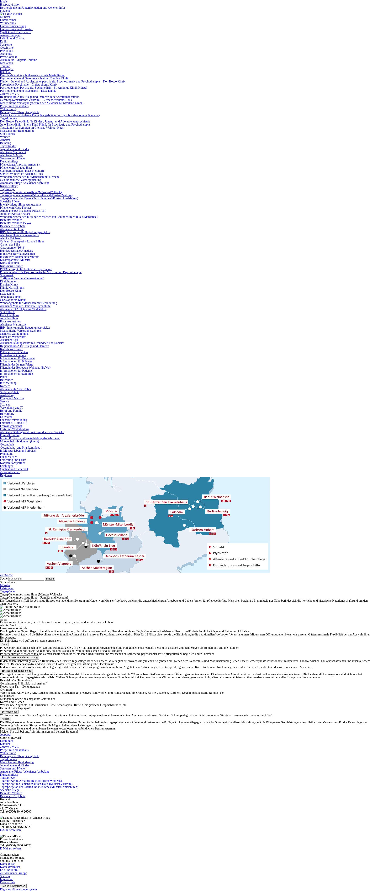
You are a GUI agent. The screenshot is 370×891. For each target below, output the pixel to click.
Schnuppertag (9, 711)
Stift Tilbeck (7, 133)
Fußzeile (5, 10)
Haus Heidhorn (9, 315)
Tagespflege (7, 189)
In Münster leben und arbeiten (18, 450)
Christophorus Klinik (13, 299)
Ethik (3, 41)
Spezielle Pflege (9, 201)
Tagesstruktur (8, 146)
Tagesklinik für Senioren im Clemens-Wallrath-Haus (32, 127)
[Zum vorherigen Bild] (1, 620)
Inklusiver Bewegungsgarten (17, 253)
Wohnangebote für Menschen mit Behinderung (28, 303)
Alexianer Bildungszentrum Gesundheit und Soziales (32, 343)
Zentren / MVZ (9, 93)
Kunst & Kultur (9, 263)
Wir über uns (8, 23)
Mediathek (6, 63)
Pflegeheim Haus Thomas (15, 207)
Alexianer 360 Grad (12, 229)
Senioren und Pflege (12, 158)
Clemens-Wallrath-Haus (14, 333)
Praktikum (6, 453)
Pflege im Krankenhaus (14, 106)
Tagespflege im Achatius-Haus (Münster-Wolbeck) (31, 192)
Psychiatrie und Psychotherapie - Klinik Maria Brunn (32, 75)
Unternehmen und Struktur (16, 29)
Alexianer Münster (11, 155)
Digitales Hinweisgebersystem (18, 889)
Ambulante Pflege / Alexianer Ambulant (24, 183)
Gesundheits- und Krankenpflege (20, 447)
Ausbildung (7, 395)
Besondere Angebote (12, 226)
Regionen (6, 475)
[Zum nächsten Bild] (5, 620)
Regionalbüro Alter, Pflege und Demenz (24, 346)
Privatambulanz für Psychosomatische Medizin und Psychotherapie (41, 272)
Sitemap (5, 876)
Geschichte (6, 47)
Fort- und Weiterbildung (14, 429)
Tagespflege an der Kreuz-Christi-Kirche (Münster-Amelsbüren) (39, 198)
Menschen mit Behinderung (17, 130)
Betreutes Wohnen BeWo (15, 223)
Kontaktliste (7, 863)
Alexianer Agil (9, 339)
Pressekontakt (8, 56)
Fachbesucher (8, 456)
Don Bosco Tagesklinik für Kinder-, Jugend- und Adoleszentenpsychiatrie (45, 121)
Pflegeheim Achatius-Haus (16, 167)
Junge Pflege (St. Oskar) (15, 213)
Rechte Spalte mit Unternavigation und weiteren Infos (32, 7)
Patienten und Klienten (14, 352)
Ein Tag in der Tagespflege (16, 670)
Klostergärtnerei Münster (15, 259)
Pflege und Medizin (12, 398)
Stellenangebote (9, 392)
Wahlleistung (8, 109)
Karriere (5, 386)
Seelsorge (6, 44)
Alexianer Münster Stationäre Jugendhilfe (25, 306)
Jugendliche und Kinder (14, 149)
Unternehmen (8, 20)
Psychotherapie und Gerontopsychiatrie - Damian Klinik (34, 78)
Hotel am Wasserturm (13, 336)
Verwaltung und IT (11, 407)
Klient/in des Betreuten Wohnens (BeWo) (25, 367)
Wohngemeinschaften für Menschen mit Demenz (29, 176)
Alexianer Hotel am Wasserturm (19, 235)
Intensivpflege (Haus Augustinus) (20, 204)
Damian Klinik (9, 284)
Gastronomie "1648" (12, 247)
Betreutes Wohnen (11, 220)
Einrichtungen (8, 281)
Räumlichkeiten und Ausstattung (20, 657)
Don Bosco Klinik (11, 290)
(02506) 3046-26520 (18, 827)
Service (4, 401)
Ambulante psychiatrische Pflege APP (23, 210)
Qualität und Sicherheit (14, 469)
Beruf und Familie (11, 410)
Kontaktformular (10, 867)
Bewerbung (7, 413)
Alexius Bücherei (10, 238)
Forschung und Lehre (13, 459)
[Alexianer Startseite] (11, 13)
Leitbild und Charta (12, 38)
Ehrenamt (6, 416)
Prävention (6, 50)
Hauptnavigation (10, 4)
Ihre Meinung (8, 383)
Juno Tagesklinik (10, 296)
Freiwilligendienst (11, 426)
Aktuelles (6, 53)
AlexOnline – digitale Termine (18, 60)
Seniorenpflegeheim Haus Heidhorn (22, 170)
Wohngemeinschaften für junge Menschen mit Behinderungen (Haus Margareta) (49, 216)
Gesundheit (7, 444)
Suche (4, 578)
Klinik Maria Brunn (12, 287)
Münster (5, 16)
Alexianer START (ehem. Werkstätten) (23, 309)
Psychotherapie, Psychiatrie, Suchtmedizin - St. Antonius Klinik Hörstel (43, 87)
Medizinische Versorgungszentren (20, 330)
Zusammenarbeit (10, 472)
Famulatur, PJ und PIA (14, 423)
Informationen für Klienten (16, 361)
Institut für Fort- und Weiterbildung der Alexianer (30, 438)
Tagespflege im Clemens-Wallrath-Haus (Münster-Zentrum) (36, 195)
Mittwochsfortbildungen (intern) (19, 441)
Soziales (5, 404)
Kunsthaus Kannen (11, 266)
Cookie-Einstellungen (13, 885)
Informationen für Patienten (16, 370)
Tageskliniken (8, 118)
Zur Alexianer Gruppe (13, 873)
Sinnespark (6, 275)
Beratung (5, 143)
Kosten (5, 718)
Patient (4, 376)
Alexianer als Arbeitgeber (15, 389)
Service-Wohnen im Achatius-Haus (21, 173)
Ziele (4, 644)
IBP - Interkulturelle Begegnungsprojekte (25, 232)
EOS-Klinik (7, 293)
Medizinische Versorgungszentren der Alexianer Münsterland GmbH (41, 103)
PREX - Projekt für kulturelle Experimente (26, 269)
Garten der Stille (10, 244)
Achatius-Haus (9, 318)
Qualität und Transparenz (15, 32)
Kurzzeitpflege (9, 161)
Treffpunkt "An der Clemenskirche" (22, 278)
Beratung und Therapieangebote (19, 112)
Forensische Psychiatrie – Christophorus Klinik (28, 84)
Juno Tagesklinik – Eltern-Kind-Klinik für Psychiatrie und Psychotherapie (45, 124)
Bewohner (6, 379)
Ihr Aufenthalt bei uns (13, 355)
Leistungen (6, 69)
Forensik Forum (9, 435)
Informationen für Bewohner (17, 358)
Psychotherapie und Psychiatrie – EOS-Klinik (28, 90)
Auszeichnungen (10, 35)
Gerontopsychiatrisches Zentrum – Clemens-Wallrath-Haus (36, 100)
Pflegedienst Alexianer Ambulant (20, 164)
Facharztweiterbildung (13, 419)
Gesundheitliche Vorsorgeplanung (20, 180)
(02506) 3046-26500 (18, 811)
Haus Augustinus (10, 321)
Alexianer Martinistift (13, 152)
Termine (5, 66)
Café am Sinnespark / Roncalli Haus (22, 241)
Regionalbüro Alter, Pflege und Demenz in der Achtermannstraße (39, 96)
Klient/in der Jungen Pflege (16, 364)
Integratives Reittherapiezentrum (19, 256)
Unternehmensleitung (13, 26)
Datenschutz (7, 882)
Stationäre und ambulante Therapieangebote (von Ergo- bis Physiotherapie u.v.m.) (50, 115)
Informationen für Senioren (16, 373)
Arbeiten (5, 140)
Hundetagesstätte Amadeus (16, 250)
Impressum (6, 879)
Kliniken (5, 72)
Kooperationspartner (12, 463)
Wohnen (5, 136)
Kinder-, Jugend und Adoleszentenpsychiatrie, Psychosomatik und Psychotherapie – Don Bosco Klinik (62, 81)
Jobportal (5, 734)
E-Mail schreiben (10, 830)
